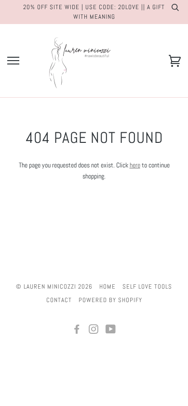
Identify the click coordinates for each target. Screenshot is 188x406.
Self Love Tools (147, 286)
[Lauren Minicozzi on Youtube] (111, 331)
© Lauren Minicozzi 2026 (54, 286)
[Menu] (13, 61)
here (135, 165)
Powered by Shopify (110, 300)
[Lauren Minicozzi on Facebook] (77, 331)
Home (107, 286)
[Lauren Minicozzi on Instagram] (94, 331)
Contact (59, 300)
